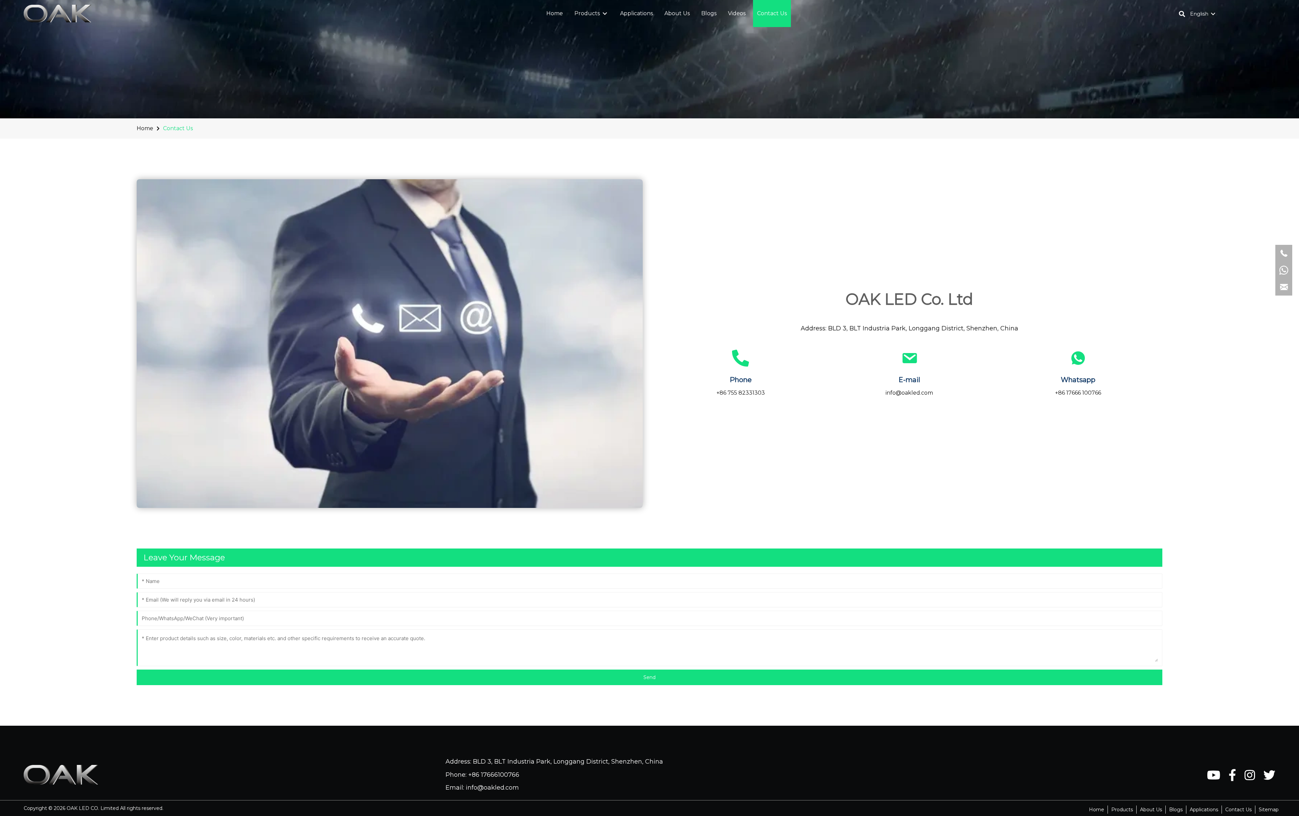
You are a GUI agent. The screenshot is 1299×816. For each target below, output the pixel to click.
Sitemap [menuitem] (1269, 810)
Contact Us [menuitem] (1238, 810)
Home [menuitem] (1096, 810)
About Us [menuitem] (1151, 810)
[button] (604, 13)
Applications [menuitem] (1204, 810)
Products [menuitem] (1122, 810)
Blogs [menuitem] (1176, 810)
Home (145, 128)
